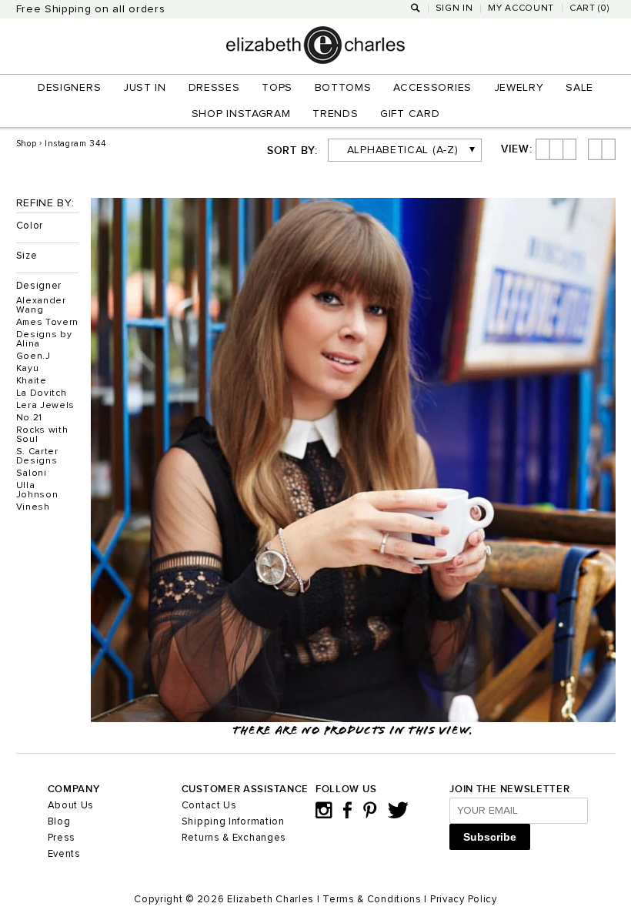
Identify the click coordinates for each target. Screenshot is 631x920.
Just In (144, 87)
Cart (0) (589, 8)
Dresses (214, 87)
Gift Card (409, 114)
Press (62, 838)
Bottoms (343, 87)
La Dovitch (41, 393)
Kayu (27, 368)
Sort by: (292, 151)
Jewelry (519, 87)
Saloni (31, 473)
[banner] (315, 60)
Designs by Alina (44, 339)
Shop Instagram (241, 114)
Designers (69, 87)
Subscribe (489, 837)
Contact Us (209, 806)
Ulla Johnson (37, 490)
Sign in (454, 8)
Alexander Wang (41, 305)
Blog (59, 822)
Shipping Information (233, 822)
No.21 (29, 418)
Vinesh (33, 507)
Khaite (31, 381)
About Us (71, 806)
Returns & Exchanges (234, 838)
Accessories (432, 87)
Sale (579, 87)
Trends (335, 114)
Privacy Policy (463, 900)
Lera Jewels (45, 405)
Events (64, 854)
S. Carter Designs (37, 456)
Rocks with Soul (42, 435)
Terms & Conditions (372, 900)
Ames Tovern (47, 322)
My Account (521, 8)
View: (517, 149)
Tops (277, 87)
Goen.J (33, 356)
